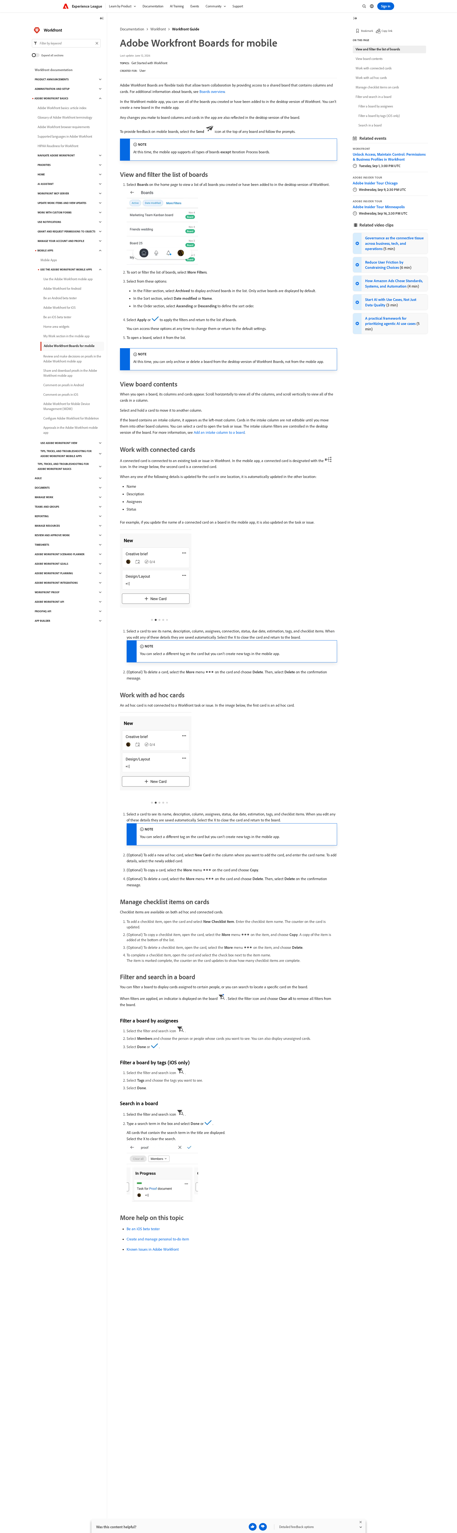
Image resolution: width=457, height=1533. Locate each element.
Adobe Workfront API (49, 601)
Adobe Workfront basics (51, 98)
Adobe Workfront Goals (51, 563)
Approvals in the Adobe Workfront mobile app (70, 430)
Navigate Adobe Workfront (56, 155)
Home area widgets (56, 326)
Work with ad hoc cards (371, 78)
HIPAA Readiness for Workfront (58, 146)
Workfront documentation (54, 70)
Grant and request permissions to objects (66, 231)
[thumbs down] (263, 1527)
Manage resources (47, 525)
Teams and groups (47, 506)
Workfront (158, 29)
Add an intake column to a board (219, 432)
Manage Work (44, 497)
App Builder (42, 620)
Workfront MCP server (53, 193)
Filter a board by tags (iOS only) (379, 116)
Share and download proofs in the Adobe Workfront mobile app (70, 373)
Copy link (387, 31)
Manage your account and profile (61, 241)
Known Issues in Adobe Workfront (153, 1249)
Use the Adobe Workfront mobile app (68, 279)
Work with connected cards (374, 68)
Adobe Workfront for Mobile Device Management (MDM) (66, 406)
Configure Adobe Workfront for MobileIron (71, 418)
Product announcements (52, 79)
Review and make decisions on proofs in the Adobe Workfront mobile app (72, 358)
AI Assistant (46, 184)
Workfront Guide (185, 29)
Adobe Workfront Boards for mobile (69, 346)
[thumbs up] (253, 1527)
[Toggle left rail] (101, 18)
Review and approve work (52, 535)
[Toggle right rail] (355, 18)
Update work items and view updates (62, 203)
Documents (42, 487)
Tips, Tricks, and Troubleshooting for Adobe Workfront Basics (63, 466)
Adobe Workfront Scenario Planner (59, 554)
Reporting (42, 516)
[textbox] (66, 43)
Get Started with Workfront (149, 63)
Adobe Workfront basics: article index (62, 108)
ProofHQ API (43, 611)
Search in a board (370, 125)
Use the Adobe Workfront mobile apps (66, 269)
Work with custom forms (55, 212)
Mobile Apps (45, 250)
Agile (38, 478)
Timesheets (42, 544)
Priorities (44, 165)
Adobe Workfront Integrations (56, 582)
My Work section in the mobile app (66, 336)
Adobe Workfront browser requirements (64, 127)
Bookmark (367, 31)
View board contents (369, 59)
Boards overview (212, 91)
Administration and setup (52, 89)
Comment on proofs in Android (63, 385)
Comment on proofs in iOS (60, 394)
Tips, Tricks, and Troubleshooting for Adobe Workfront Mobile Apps (66, 453)
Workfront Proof (47, 592)
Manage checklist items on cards (377, 87)
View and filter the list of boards (378, 49)
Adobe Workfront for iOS (59, 307)
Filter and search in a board (373, 97)
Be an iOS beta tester (143, 1228)
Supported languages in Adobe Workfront (65, 136)
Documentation (132, 29)
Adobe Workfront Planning (54, 573)
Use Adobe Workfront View (58, 443)
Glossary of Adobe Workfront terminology (65, 117)
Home (41, 174)
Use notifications (49, 222)
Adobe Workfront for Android (62, 288)
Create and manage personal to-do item (158, 1239)
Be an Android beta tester (60, 298)
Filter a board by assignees (375, 106)
